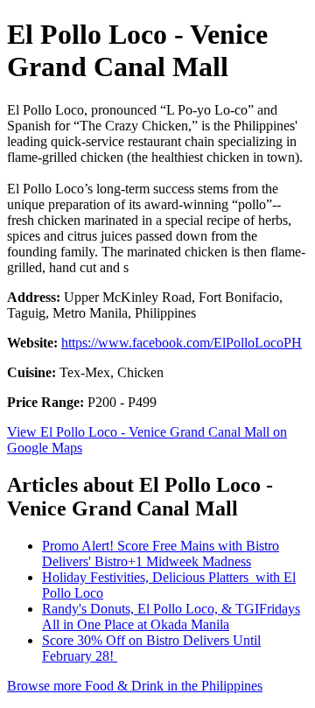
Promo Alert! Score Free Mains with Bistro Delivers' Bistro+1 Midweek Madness (160, 553)
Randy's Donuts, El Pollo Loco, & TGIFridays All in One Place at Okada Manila (171, 616)
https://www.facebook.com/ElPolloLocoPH (181, 342)
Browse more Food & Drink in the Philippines (134, 685)
